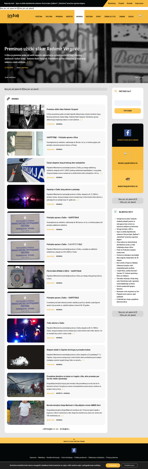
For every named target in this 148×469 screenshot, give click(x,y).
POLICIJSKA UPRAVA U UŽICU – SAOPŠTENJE (64, 271)
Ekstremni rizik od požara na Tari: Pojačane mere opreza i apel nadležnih (128, 294)
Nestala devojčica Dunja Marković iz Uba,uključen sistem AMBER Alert (74, 405)
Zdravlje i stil (110, 17)
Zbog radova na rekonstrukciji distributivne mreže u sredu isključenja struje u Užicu (127, 244)
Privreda (59, 17)
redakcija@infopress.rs (127, 163)
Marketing (41, 457)
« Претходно (47, 429)
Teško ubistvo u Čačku (55, 323)
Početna (38, 17)
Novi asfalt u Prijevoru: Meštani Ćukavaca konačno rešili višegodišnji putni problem (127, 265)
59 (61, 429)
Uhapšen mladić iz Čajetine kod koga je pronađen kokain (68, 350)
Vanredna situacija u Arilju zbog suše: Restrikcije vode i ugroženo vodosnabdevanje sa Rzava (128, 281)
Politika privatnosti (80, 457)
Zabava (122, 17)
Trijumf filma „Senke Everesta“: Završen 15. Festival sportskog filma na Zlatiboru (127, 273)
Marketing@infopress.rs (128, 186)
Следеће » (66, 429)
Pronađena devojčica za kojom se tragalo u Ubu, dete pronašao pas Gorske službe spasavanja (73, 377)
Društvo (69, 17)
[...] (28, 62)
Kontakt (129, 3)
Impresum (33, 457)
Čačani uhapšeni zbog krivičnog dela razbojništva (66, 163)
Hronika (79, 17)
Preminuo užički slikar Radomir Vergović (62, 109)
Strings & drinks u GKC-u (125, 229)
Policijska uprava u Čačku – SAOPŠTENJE (63, 217)
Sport (98, 17)
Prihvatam (113, 465)
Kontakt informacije (53, 457)
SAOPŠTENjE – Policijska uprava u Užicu (62, 137)
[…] (81, 120)
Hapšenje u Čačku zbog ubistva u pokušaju (63, 189)
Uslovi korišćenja (67, 457)
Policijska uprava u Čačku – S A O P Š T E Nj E (64, 244)
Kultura (89, 17)
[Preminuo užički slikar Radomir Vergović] (42, 25)
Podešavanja (129, 465)
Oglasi (131, 17)
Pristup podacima (112, 457)
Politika (49, 17)
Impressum (139, 3)
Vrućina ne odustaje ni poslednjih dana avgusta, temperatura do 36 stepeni (128, 257)
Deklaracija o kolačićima (96, 457)
